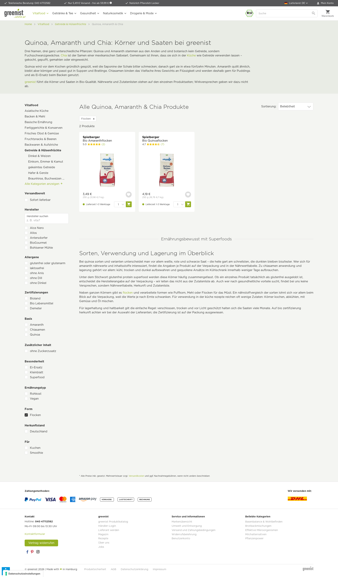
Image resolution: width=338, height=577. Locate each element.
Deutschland (38, 431)
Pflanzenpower (254, 538)
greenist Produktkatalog (113, 521)
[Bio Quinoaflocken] (166, 170)
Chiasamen (37, 329)
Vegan (34, 398)
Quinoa (35, 334)
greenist (30, 82)
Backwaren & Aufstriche (41, 144)
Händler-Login (107, 525)
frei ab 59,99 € (100, 3)
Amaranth (37, 324)
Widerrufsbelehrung (184, 534)
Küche (191, 55)
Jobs (101, 546)
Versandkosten (136, 476)
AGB (113, 569)
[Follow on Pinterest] (32, 551)
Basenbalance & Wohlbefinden (264, 521)
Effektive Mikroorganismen (261, 530)
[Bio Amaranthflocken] (107, 170)
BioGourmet (38, 242)
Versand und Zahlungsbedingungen (193, 530)
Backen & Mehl (35, 116)
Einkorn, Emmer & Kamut (45, 161)
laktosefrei (37, 268)
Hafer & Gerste (38, 173)
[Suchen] (314, 13)
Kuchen (35, 448)
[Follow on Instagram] (37, 551)
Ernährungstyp (35, 387)
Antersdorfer (39, 237)
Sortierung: (268, 106)
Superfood (37, 377)
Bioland (35, 298)
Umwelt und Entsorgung (187, 525)
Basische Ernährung (38, 122)
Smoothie (36, 452)
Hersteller (32, 209)
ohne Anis (37, 273)
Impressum (159, 569)
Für (27, 442)
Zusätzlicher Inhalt (38, 345)
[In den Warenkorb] (129, 204)
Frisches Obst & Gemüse (42, 133)
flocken (128, 292)
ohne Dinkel (38, 283)
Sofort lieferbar (40, 200)
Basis (28, 318)
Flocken (35, 415)
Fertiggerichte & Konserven (43, 127)
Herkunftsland (35, 425)
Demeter (36, 308)
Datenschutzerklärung (134, 569)
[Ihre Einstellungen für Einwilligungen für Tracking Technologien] (23, 573)
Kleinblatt (36, 372)
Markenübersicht (182, 521)
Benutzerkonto (181, 538)
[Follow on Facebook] (27, 551)
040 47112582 (44, 521)
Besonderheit (34, 361)
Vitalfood (31, 105)
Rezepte (103, 538)
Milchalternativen (256, 534)
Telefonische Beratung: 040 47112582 (29, 3)
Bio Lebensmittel (41, 303)
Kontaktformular (35, 534)
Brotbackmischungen (258, 525)
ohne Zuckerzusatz (43, 351)
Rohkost (35, 393)
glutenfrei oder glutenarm (47, 263)
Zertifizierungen (36, 292)
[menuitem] (325, 3)
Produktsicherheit (95, 569)
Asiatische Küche (36, 111)
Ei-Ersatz (36, 367)
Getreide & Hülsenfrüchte (43, 150)
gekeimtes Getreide (41, 167)
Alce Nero (37, 228)
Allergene (32, 257)
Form (28, 409)
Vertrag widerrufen (41, 543)
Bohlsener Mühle (41, 247)
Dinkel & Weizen (39, 156)
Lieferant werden (108, 530)
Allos (33, 233)
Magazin (103, 534)
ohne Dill (36, 278)
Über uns (103, 542)
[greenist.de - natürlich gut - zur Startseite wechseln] (15, 13)
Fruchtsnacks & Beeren (41, 139)
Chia (64, 55)
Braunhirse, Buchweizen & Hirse (48, 178)
